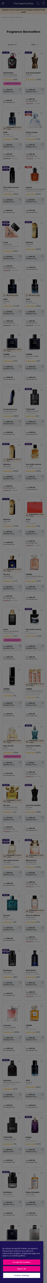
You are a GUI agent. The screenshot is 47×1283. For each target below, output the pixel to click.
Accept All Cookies (21, 1262)
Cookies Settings (22, 1275)
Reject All (21, 1269)
